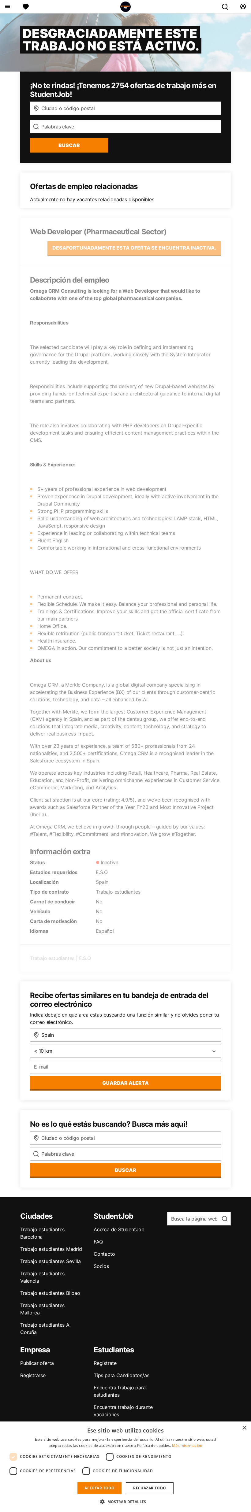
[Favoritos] (25, 6)
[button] (125, 1502)
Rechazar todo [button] (149, 1488)
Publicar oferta (37, 1363)
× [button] (244, 1428)
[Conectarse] (243, 6)
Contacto (104, 1254)
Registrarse (33, 1375)
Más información (187, 1445)
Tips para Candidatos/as (121, 1375)
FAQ (98, 1242)
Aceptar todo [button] (99, 1488)
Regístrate (105, 1363)
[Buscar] (227, 6)
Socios (101, 1266)
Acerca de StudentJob (119, 1229)
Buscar (69, 145)
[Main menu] (7, 6)
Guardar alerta (125, 1083)
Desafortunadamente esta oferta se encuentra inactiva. (134, 248)
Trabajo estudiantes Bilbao (50, 1293)
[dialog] (125, 1466)
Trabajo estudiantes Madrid (51, 1249)
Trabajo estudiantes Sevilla (50, 1261)
